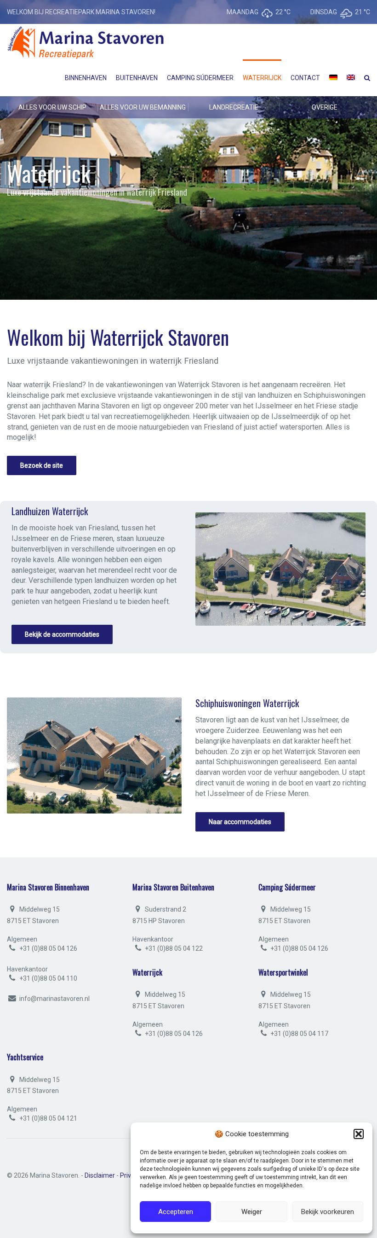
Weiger (251, 1212)
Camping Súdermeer (200, 77)
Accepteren (175, 1212)
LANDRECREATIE (233, 107)
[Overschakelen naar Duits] (333, 77)
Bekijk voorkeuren (327, 1212)
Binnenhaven (86, 77)
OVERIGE (324, 107)
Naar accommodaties (240, 821)
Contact (305, 77)
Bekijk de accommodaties (62, 634)
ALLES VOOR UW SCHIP (52, 107)
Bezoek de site (41, 465)
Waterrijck (262, 77)
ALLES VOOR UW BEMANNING (143, 107)
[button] (358, 1134)
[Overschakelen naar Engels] (351, 77)
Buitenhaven (137, 77)
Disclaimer (100, 1175)
